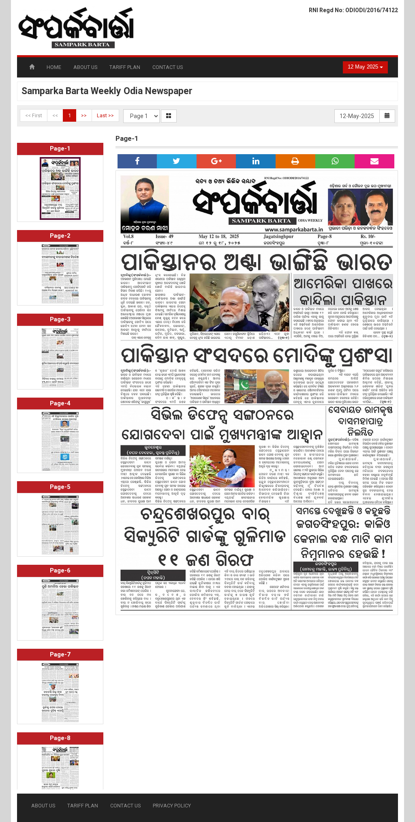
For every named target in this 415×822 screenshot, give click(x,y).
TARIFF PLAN (124, 67)
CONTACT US (167, 67)
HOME (54, 67)
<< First (33, 115)
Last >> (105, 115)
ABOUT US (85, 67)
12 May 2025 (364, 67)
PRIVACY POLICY (172, 806)
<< (55, 115)
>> (84, 115)
